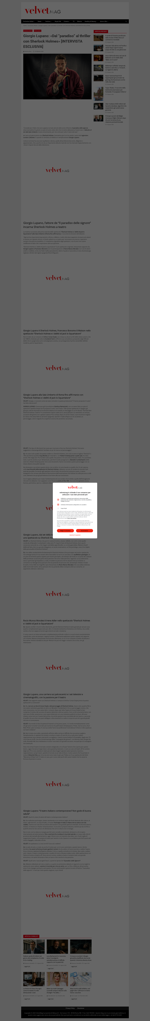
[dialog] (75, 510)
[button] (75, 508)
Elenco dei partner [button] (71, 518)
